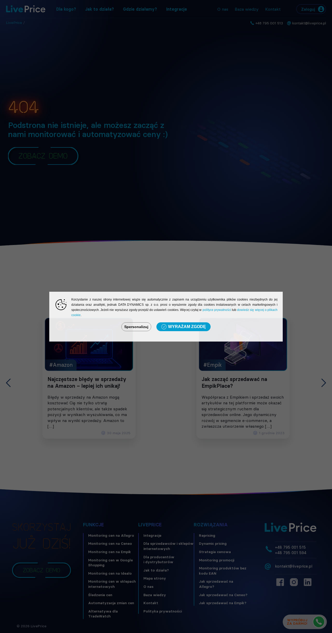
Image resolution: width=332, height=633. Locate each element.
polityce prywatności (217, 310)
